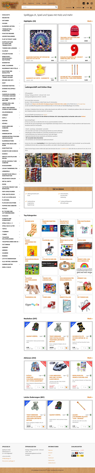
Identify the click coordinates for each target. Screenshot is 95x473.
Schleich (5, 215)
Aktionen (5, 20)
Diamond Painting (8, 85)
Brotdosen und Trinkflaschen (7, 76)
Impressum (51, 457)
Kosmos (4, 154)
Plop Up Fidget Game (9, 39)
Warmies (5, 247)
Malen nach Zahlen (9, 178)
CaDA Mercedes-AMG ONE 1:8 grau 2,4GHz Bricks (55, 377)
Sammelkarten (7, 264)
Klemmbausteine (8, 141)
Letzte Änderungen (9, 258)
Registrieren (31, 3)
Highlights (6, 15)
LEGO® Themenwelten (9, 168)
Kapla (4, 117)
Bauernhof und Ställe (10, 68)
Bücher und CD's (7, 80)
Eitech (4, 91)
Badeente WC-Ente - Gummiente (37, 78)
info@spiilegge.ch (6, 458)
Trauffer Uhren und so (10, 241)
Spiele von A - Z (7, 223)
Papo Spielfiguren (8, 191)
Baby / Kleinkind (7, 65)
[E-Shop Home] (11, 3)
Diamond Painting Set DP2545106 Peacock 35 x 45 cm (37, 57)
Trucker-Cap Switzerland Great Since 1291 (70, 38)
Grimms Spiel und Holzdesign (8, 104)
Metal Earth (6, 181)
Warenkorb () (52, 3)
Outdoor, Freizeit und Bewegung (10, 187)
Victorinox (6, 244)
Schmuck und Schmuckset (6, 219)
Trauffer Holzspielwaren (7, 238)
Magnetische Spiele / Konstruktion (9, 174)
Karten (4, 120)
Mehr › (90, 21)
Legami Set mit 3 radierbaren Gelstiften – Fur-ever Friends (71, 77)
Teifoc (4, 228)
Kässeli (4, 123)
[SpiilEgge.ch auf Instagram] (91, 4)
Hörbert (5, 115)
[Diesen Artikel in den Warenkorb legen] (43, 348)
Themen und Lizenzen (9, 48)
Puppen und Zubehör (9, 205)
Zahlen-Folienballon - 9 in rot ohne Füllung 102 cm (71, 57)
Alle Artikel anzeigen (9, 261)
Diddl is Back (6, 267)
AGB (49, 455)
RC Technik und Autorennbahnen (8, 212)
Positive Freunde (8, 33)
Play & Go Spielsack (9, 197)
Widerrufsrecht (52, 462)
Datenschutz (51, 460)
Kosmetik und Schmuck (10, 151)
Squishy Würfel (32, 336)
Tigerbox (5, 231)
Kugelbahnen (6, 165)
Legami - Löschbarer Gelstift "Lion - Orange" (80, 416)
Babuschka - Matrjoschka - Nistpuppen (7, 58)
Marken (4, 256)
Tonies (4, 234)
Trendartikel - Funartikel (7, 29)
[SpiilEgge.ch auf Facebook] (83, 4)
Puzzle (4, 208)
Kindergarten (7, 133)
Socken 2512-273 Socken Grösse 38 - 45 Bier (80, 338)
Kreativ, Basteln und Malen (9, 157)
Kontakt (44, 3)
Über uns (50, 450)
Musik (4, 184)
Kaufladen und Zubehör (7, 127)
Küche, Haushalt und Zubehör (9, 161)
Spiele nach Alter (8, 226)
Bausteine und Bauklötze (7, 71)
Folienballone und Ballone (8, 99)
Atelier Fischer (7, 53)
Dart (4, 83)
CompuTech (61, 470)
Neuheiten (5, 17)
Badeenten (6, 62)
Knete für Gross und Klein (9, 144)
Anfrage (38, 3)
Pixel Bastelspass (8, 194)
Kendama (5, 130)
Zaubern (5, 253)
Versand (50, 452)
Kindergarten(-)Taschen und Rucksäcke (10, 137)
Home (24, 3)
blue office (43, 470)
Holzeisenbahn (7, 112)
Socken (4, 23)
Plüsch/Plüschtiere (9, 203)
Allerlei (5, 51)
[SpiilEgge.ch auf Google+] (87, 4)
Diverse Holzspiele (8, 88)
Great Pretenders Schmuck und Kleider (9, 108)
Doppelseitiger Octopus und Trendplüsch (7, 43)
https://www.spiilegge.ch (8, 461)
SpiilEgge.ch (37, 470)
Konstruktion (7, 148)
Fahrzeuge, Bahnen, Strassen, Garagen (9, 95)
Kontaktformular (64, 148)
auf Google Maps (81, 104)
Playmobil (5, 200)
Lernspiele (6, 171)
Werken (4, 250)
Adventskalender (8, 36)
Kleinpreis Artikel (8, 26)
